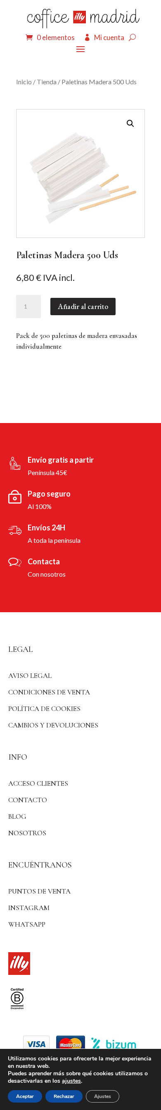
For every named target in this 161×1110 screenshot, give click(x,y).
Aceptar (25, 1096)
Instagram (29, 907)
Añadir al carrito (83, 306)
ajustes (71, 1081)
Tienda (47, 82)
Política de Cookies (44, 708)
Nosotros (27, 833)
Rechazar (64, 1096)
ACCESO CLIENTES (38, 783)
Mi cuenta (109, 37)
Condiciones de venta (49, 692)
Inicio (24, 82)
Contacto (27, 800)
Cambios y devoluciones (53, 725)
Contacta (44, 561)
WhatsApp (26, 924)
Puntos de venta (39, 891)
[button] (130, 123)
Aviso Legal (30, 675)
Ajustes (102, 1096)
